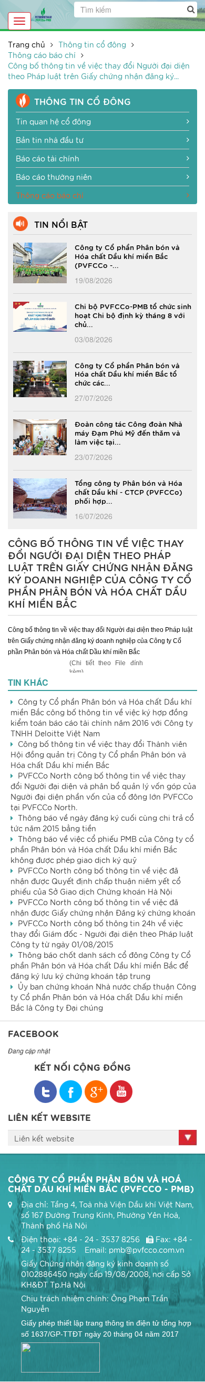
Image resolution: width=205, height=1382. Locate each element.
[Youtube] (121, 1091)
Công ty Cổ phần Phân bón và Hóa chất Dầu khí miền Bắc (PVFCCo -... (127, 256)
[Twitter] (70, 1091)
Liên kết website (44, 1138)
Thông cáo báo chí (42, 55)
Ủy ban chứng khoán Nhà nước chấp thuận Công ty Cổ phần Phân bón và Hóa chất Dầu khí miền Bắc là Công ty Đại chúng (103, 997)
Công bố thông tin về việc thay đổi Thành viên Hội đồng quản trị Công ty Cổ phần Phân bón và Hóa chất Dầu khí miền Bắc (99, 754)
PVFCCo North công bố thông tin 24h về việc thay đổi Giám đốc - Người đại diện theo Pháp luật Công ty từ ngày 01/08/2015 (102, 933)
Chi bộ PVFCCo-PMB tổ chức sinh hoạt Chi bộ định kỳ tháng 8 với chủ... (133, 315)
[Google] (96, 1091)
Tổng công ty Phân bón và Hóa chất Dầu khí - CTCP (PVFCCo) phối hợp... (128, 491)
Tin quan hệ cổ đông (53, 121)
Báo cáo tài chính (47, 158)
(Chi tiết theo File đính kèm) (106, 666)
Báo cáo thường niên (54, 176)
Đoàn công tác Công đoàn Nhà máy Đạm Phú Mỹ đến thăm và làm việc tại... (128, 432)
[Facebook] (45, 1091)
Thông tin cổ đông (92, 44)
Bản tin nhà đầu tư (50, 140)
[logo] (43, 13)
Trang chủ (26, 44)
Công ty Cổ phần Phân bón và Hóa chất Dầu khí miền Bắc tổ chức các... (127, 374)
